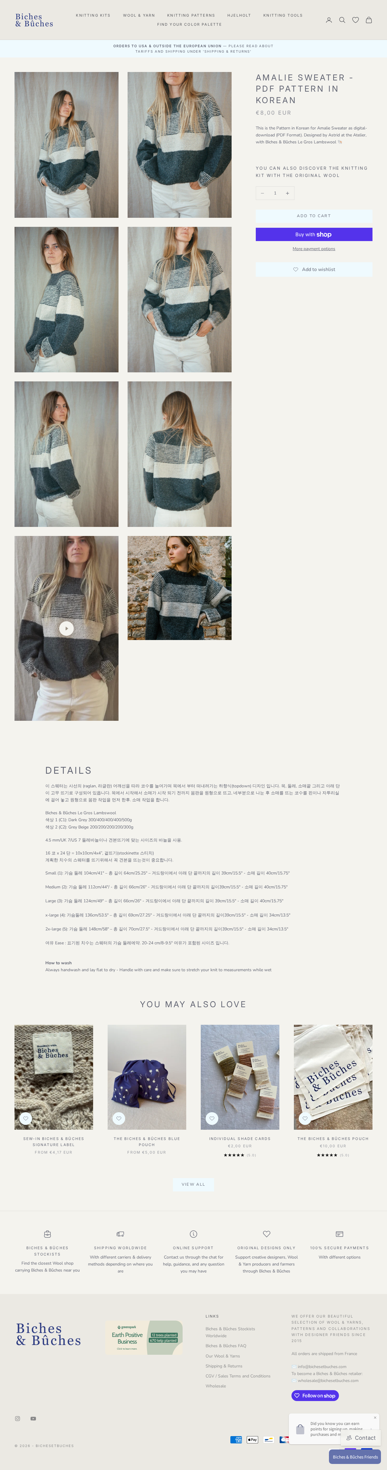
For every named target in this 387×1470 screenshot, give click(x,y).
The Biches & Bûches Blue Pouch (147, 1141)
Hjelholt (239, 15)
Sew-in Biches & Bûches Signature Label (54, 1141)
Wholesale (216, 1386)
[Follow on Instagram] (18, 1419)
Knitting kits (93, 15)
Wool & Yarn (139, 15)
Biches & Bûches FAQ (226, 1346)
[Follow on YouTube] (33, 1419)
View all (194, 1184)
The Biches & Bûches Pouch (333, 1138)
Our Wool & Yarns (223, 1356)
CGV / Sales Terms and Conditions (238, 1376)
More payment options (314, 249)
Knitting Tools (283, 15)
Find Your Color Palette (189, 24)
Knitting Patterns (191, 15)
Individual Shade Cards (240, 1138)
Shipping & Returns (224, 1366)
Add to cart (314, 216)
